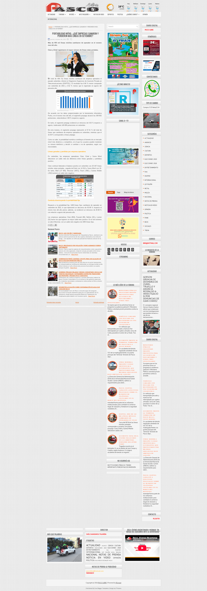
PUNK (146, 218)
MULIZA (147, 193)
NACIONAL (148, 197)
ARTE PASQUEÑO (84, 14)
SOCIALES (148, 226)
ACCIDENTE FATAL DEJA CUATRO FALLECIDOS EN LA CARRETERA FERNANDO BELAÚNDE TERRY (128, 440)
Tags (118, 192)
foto (146, 172)
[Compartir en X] (53, 225)
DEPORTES (111, 14)
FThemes (118, 588)
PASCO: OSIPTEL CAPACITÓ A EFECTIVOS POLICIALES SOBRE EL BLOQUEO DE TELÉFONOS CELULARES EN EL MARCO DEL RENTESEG (123, 394)
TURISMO (62, 14)
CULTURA (148, 151)
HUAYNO (147, 176)
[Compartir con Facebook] (56, 225)
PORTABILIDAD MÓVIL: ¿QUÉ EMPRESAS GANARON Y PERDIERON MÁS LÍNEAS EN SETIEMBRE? (75, 34)
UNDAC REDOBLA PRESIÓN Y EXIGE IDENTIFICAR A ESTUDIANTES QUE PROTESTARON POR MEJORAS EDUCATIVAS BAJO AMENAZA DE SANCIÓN (122, 368)
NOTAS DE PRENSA (151, 201)
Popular (110, 192)
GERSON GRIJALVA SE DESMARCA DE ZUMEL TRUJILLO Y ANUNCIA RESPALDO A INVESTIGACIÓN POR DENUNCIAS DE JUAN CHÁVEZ (151, 289)
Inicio (77, 302)
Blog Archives (129, 192)
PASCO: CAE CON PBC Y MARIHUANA (70, 233)
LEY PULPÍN (148, 184)
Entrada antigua (99, 302)
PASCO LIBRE (102, 583)
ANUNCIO (148, 142)
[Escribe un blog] (51, 225)
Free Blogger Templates (101, 588)
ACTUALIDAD (51, 14)
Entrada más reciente (54, 302)
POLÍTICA (120, 14)
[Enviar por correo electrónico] (49, 225)
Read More (62, 240)
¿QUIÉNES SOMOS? (132, 14)
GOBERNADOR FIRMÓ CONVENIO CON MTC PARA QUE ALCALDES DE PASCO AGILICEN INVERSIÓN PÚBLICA (80, 259)
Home (50, 27)
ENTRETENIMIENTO (151, 168)
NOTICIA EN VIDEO (99, 14)
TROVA (147, 230)
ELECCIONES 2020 (151, 159)
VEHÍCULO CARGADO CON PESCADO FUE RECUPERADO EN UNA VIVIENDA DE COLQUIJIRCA (127, 320)
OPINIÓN (145, 14)
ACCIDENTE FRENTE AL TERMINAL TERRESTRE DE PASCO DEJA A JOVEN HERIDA (151, 415)
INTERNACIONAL (52, 19)
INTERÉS (72, 14)
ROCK (146, 222)
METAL (147, 189)
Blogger (118, 583)
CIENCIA (147, 147)
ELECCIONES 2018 (151, 163)
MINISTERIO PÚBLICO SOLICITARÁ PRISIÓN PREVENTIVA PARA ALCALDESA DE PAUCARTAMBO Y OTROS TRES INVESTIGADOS (122, 296)
